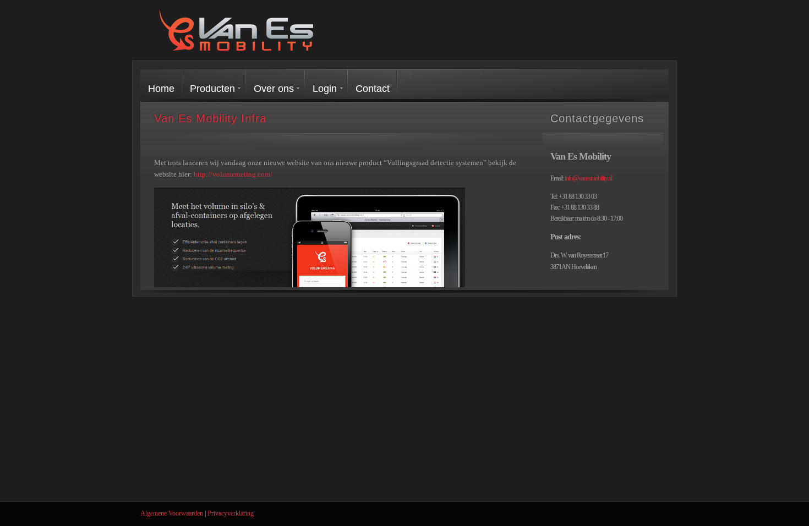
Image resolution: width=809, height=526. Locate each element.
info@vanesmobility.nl (588, 178)
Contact (373, 88)
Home (161, 88)
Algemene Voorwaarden (171, 513)
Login (325, 88)
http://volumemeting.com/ (233, 174)
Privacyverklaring (230, 513)
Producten (212, 88)
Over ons (274, 88)
